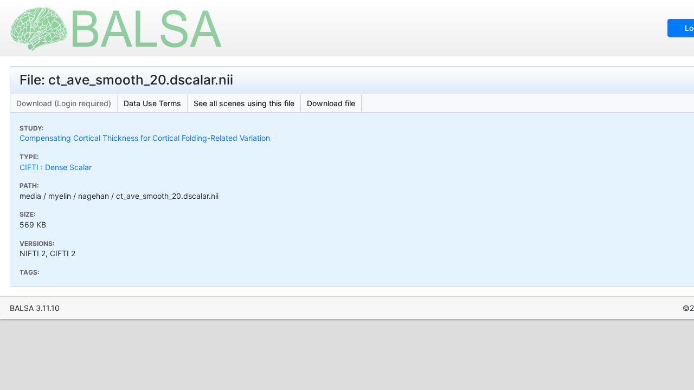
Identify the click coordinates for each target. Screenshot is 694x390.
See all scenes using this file (244, 103)
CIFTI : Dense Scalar (56, 167)
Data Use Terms (152, 103)
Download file (331, 103)
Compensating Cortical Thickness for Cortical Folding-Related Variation (145, 137)
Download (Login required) (63, 103)
